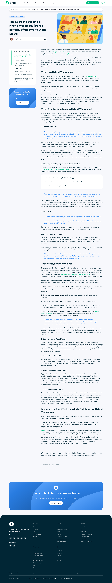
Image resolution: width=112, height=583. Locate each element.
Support (35, 529)
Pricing (60, 3)
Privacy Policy (37, 578)
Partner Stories (37, 558)
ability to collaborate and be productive (74, 89)
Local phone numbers (63, 539)
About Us (59, 553)
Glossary (35, 567)
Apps (58, 531)
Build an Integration (38, 563)
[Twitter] (14, 538)
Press (58, 558)
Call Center (36, 526)
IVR (81, 529)
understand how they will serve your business (75, 274)
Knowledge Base (37, 553)
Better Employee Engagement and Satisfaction (23, 64)
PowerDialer (84, 526)
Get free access (93, 3)
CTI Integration (85, 536)
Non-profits (36, 539)
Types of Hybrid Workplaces (23, 74)
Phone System (37, 534)
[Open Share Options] (45, 39)
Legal (30, 578)
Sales (34, 531)
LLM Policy (56, 578)
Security (44, 578)
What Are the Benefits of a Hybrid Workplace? (22, 56)
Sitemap (50, 578)
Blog (12, 9)
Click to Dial (84, 539)
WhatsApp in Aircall (86, 541)
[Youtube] (25, 538)
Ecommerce (36, 536)
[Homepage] (11, 2)
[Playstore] (14, 545)
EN (104, 3)
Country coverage (62, 536)
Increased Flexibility (20, 60)
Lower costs (18, 68)
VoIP (34, 565)
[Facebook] (10, 538)
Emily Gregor (18, 39)
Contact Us (60, 550)
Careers (59, 555)
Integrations (60, 526)
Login (84, 2)
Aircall (43, 430)
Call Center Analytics (86, 534)
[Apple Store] (10, 545)
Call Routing (84, 531)
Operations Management (22, 9)
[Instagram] (21, 538)
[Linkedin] (18, 538)
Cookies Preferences (66, 578)
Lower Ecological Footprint (22, 71)
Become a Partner (38, 560)
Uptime (59, 560)
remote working (91, 76)
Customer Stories (38, 555)
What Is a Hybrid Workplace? (23, 51)
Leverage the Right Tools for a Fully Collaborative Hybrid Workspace (23, 80)
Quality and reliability (63, 529)
